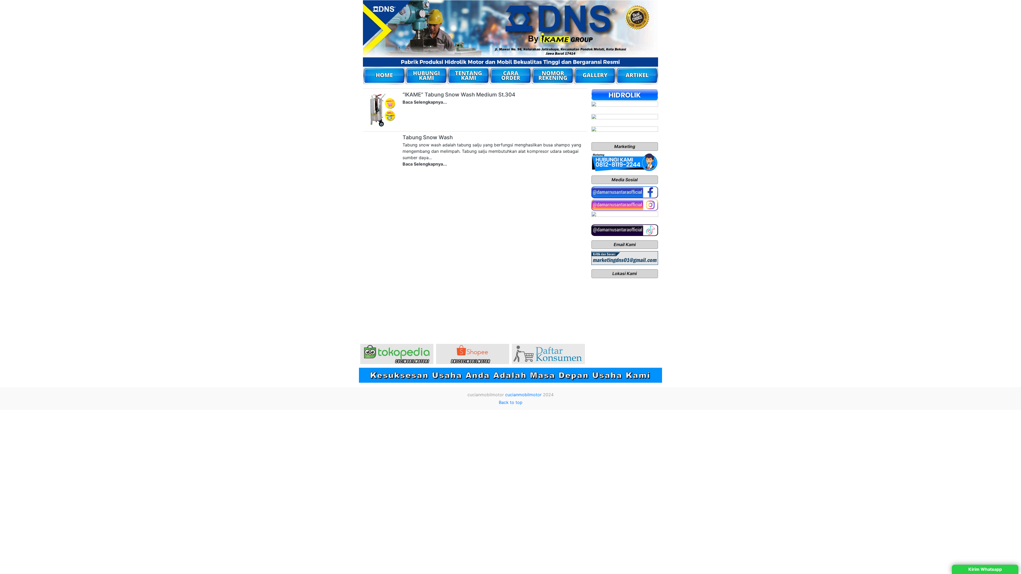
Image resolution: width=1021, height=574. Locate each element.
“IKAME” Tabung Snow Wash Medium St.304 (459, 94)
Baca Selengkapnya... (425, 102)
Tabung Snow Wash (428, 137)
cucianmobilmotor (523, 394)
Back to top (510, 402)
